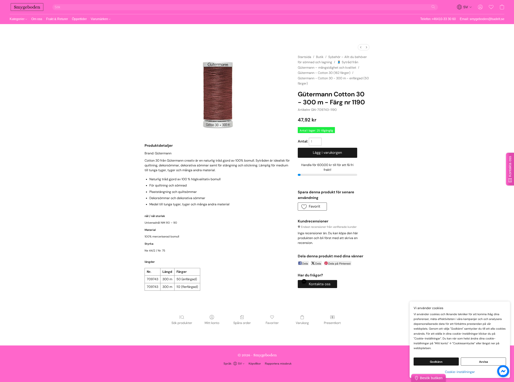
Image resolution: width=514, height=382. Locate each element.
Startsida (304, 57)
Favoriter (272, 323)
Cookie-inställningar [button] (460, 372)
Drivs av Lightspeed (257, 371)
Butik (319, 57)
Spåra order (242, 323)
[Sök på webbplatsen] (433, 7)
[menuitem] (361, 47)
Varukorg (302, 323)
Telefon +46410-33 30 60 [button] (438, 19)
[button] (27, 7)
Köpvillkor (255, 363)
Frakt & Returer (57, 19)
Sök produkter (181, 323)
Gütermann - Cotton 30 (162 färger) (324, 73)
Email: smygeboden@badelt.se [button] (482, 19)
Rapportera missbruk (278, 363)
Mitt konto (212, 323)
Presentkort (332, 323)
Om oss (36, 19)
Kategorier (17, 19)
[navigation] (464, 7)
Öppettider (79, 19)
